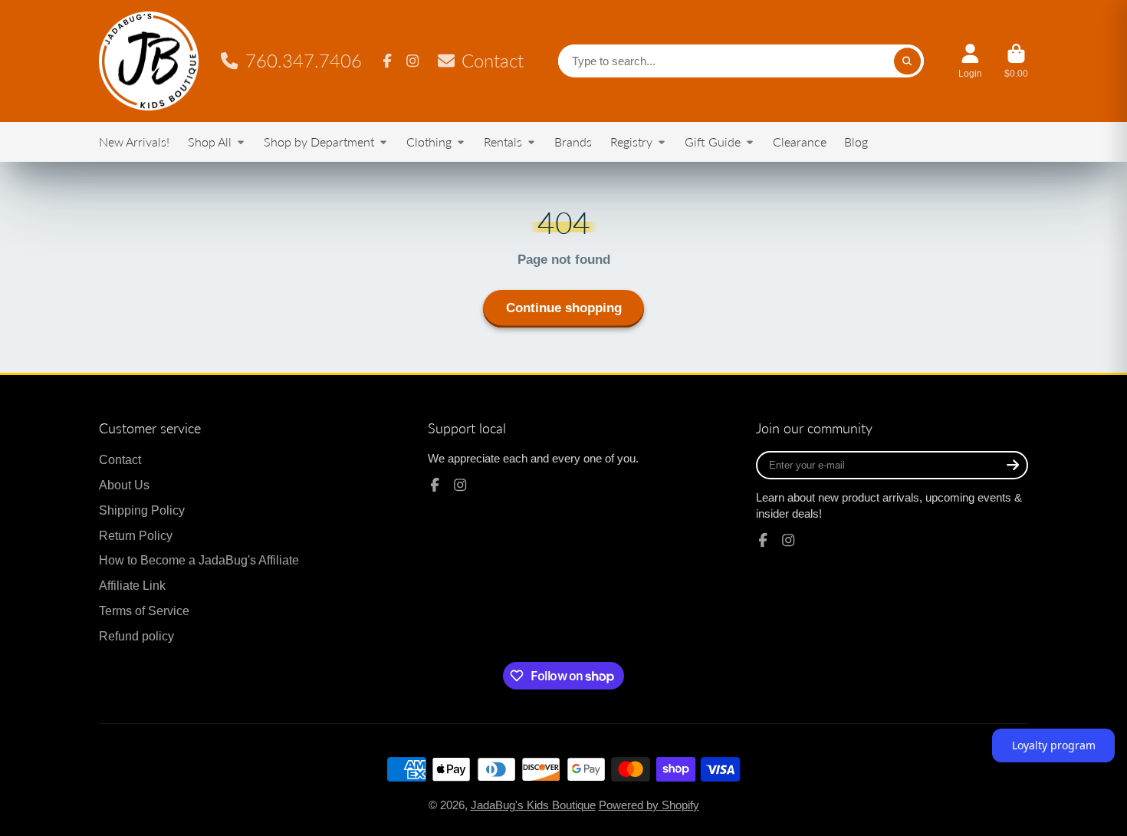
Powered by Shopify (649, 805)
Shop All (210, 141)
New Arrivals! (134, 141)
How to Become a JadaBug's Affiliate (199, 560)
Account (970, 61)
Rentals (503, 141)
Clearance (799, 141)
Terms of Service (144, 610)
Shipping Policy (142, 510)
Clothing (429, 141)
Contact (493, 60)
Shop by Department (319, 141)
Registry (631, 141)
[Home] (149, 61)
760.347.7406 (303, 60)
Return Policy (135, 535)
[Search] (907, 61)
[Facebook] (387, 60)
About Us (124, 485)
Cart (1016, 61)
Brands (573, 141)
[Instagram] (412, 60)
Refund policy (136, 636)
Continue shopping (564, 308)
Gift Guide (713, 141)
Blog (856, 141)
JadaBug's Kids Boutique (533, 805)
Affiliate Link (132, 585)
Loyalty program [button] (1054, 745)
